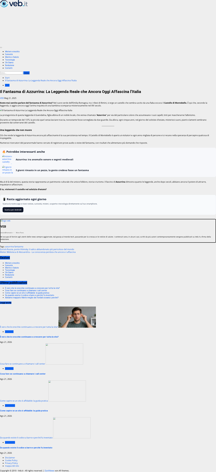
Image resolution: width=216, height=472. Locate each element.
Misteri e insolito (12, 51)
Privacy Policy (11, 463)
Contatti (8, 68)
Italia (7, 85)
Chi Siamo (9, 62)
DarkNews (49, 470)
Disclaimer (10, 457)
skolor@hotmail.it (6, 233)
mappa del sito (12, 466)
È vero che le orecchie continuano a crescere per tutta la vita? (32, 288)
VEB (2, 98)
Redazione (9, 65)
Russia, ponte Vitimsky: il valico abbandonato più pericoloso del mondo (37, 249)
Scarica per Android (13, 210)
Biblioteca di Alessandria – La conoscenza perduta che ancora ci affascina (38, 252)
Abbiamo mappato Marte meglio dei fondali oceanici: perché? (32, 297)
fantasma (18, 246)
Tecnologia (10, 60)
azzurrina (9, 246)
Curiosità (9, 54)
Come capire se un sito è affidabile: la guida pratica (27, 293)
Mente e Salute (12, 57)
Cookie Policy (11, 460)
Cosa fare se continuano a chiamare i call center (26, 290)
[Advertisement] (108, 26)
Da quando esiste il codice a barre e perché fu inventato (29, 295)
